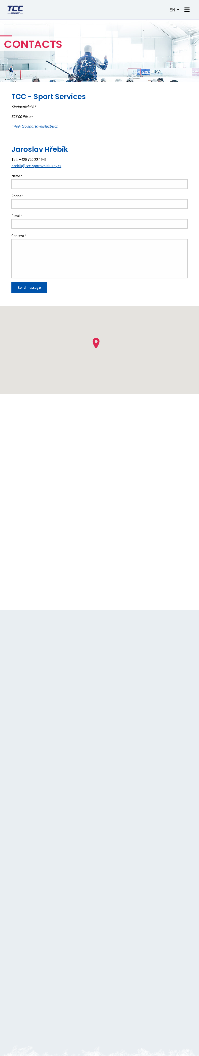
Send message (29, 287)
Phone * (17, 196)
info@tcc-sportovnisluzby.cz (34, 126)
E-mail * (17, 216)
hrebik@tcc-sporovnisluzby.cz (36, 165)
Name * (16, 176)
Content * (18, 235)
